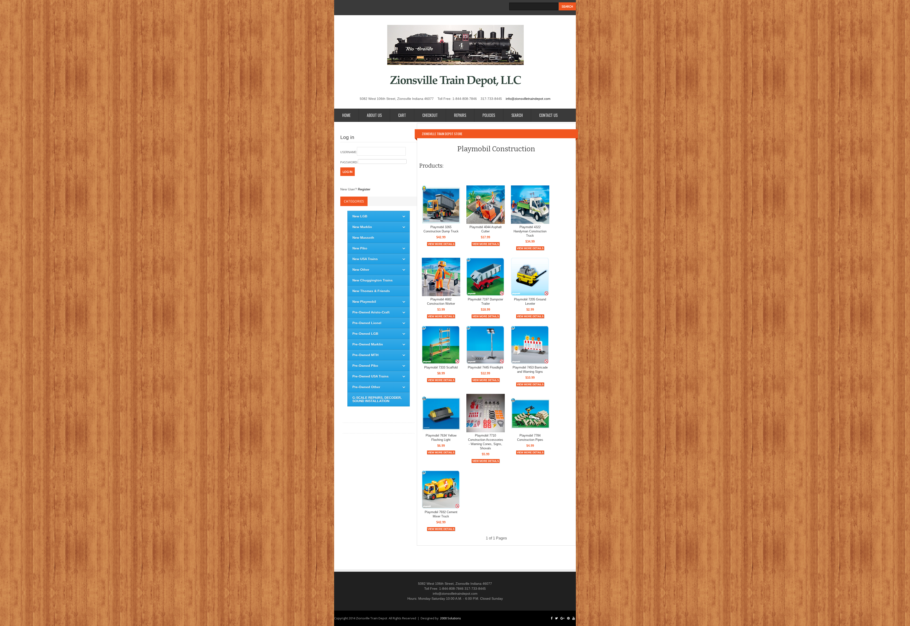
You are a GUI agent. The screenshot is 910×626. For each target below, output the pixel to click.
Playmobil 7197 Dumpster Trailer (485, 301)
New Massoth (363, 237)
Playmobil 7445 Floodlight (485, 367)
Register (364, 189)
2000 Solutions (450, 618)
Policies (488, 115)
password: (349, 162)
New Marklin (362, 227)
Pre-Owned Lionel (366, 323)
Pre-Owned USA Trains (370, 376)
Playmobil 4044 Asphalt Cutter (485, 229)
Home (346, 115)
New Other (360, 270)
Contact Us (548, 115)
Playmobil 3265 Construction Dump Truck (441, 229)
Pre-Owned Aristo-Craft (371, 312)
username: (348, 152)
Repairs (460, 115)
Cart (402, 115)
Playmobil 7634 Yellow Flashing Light (441, 438)
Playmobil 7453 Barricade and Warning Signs (530, 369)
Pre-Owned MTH (365, 355)
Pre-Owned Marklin (367, 344)
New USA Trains (365, 259)
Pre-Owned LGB (365, 334)
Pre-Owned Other (366, 387)
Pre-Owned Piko (365, 366)
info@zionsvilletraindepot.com (528, 99)
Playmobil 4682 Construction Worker (441, 301)
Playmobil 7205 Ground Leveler (530, 301)
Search (517, 115)
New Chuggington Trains (372, 280)
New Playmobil (364, 302)
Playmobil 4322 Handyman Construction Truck (530, 231)
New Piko (359, 248)
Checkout (430, 115)
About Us (374, 115)
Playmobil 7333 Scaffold (441, 367)
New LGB (359, 216)
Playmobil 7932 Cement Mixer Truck (441, 514)
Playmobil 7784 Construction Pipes (530, 438)
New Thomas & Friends (371, 291)
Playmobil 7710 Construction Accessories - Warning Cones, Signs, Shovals (485, 442)
